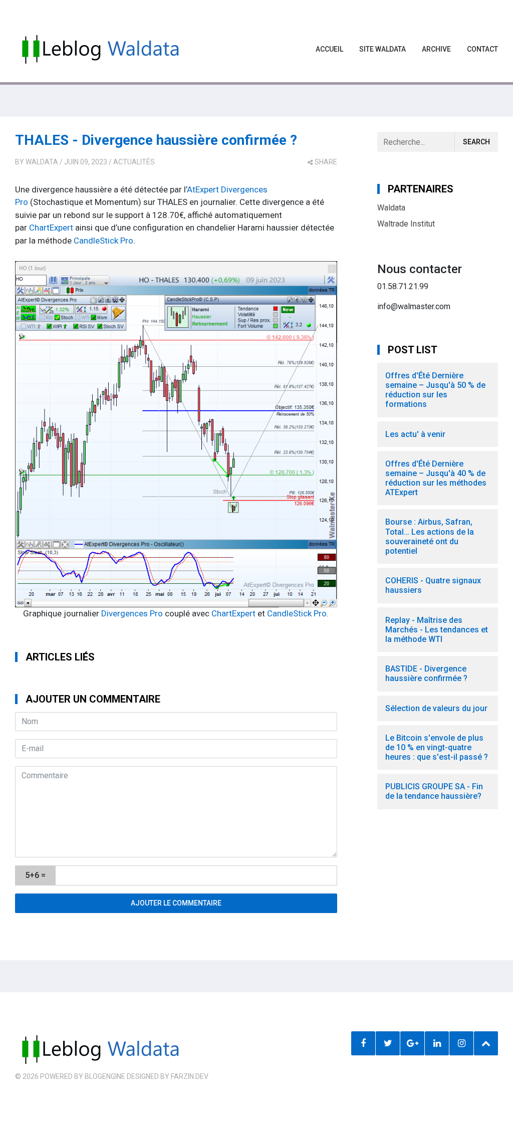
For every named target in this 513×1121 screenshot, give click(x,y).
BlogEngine (105, 1076)
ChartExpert (51, 227)
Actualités (134, 162)
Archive (436, 49)
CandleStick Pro (103, 241)
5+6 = (35, 875)
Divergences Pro (132, 613)
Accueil (329, 49)
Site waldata (382, 49)
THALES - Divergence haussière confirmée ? (156, 140)
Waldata (42, 162)
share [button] (326, 162)
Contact (482, 49)
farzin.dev (189, 1076)
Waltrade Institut (406, 224)
